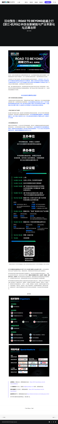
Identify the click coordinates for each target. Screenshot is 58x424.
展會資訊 (36, 2)
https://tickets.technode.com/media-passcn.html (38, 394)
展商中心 (26, 2)
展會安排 (31, 2)
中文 (55, 2)
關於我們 (41, 2)
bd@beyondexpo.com (29, 386)
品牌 (19, 2)
